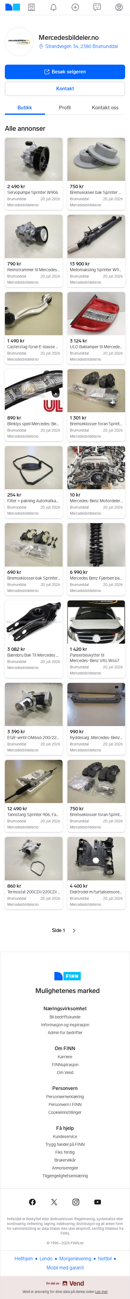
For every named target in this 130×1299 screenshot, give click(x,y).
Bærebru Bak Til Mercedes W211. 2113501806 (33, 655)
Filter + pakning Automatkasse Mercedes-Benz (33, 500)
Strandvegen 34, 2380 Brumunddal (81, 46)
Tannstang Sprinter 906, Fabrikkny (33, 814)
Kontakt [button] (65, 89)
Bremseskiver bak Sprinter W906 (96, 192)
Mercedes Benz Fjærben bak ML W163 (96, 578)
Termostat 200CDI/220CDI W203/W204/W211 (33, 892)
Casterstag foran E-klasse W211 (33, 346)
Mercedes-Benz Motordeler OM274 (96, 500)
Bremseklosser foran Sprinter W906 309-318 (96, 423)
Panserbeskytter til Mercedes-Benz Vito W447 (94, 658)
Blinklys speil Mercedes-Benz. (33, 423)
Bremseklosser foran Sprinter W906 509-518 (96, 814)
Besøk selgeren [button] (69, 72)
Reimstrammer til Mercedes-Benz (33, 269)
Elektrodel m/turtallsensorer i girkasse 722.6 (96, 892)
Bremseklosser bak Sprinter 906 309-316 (33, 578)
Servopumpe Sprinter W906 (32, 192)
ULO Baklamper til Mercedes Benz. (96, 346)
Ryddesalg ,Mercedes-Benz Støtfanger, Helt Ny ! (96, 737)
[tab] (25, 107)
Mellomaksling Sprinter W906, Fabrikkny (96, 269)
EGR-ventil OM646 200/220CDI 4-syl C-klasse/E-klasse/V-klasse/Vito (33, 737)
